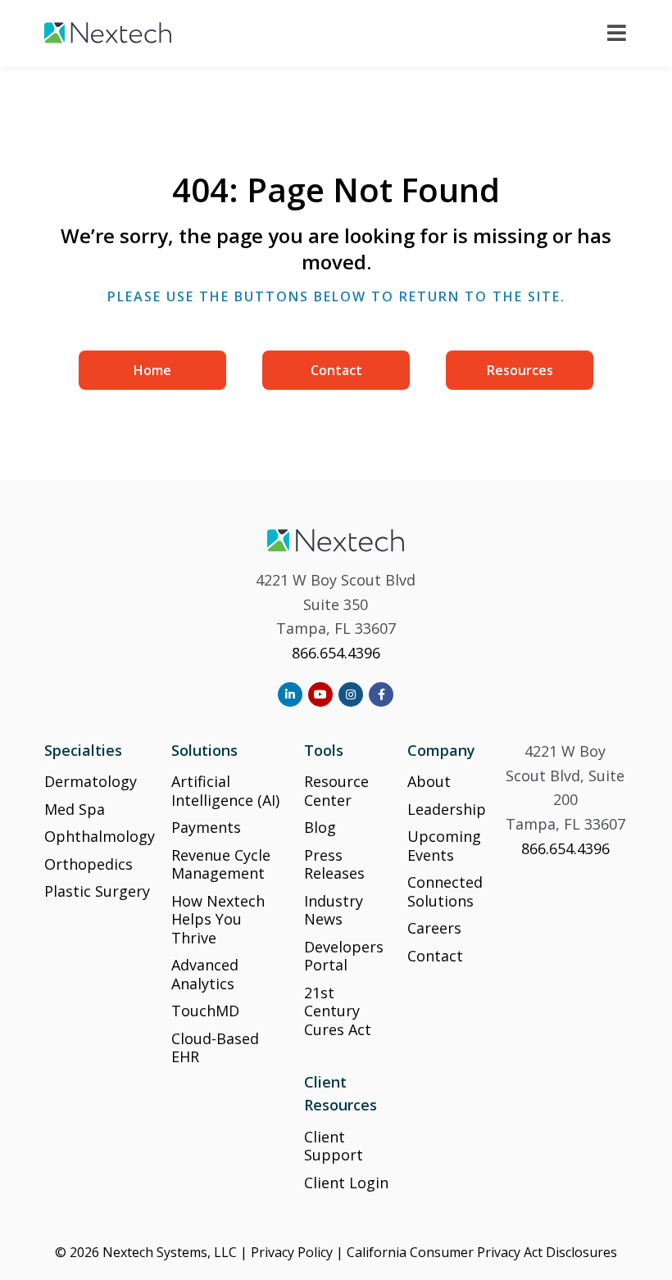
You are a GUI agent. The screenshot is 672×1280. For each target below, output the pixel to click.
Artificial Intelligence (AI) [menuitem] (225, 790)
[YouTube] (320, 694)
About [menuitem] (429, 781)
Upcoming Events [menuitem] (444, 845)
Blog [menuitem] (320, 827)
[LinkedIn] (290, 694)
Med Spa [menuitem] (74, 809)
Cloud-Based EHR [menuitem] (215, 1048)
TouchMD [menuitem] (205, 1010)
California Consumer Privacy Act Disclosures (482, 1252)
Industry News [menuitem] (333, 910)
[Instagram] (350, 694)
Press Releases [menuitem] (334, 864)
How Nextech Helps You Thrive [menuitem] (218, 919)
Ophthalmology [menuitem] (99, 836)
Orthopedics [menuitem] (88, 864)
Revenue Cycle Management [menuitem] (220, 864)
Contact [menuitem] (336, 370)
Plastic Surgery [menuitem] (97, 891)
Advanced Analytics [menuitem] (204, 974)
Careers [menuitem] (434, 928)
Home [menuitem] (152, 370)
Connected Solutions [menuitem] (445, 891)
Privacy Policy (292, 1252)
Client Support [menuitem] (333, 1146)
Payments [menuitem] (206, 827)
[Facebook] (381, 694)
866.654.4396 (336, 653)
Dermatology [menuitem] (90, 781)
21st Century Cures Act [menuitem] (337, 1011)
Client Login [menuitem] (346, 1182)
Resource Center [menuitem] (336, 790)
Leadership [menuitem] (446, 809)
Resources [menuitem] (520, 370)
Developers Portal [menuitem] (344, 956)
